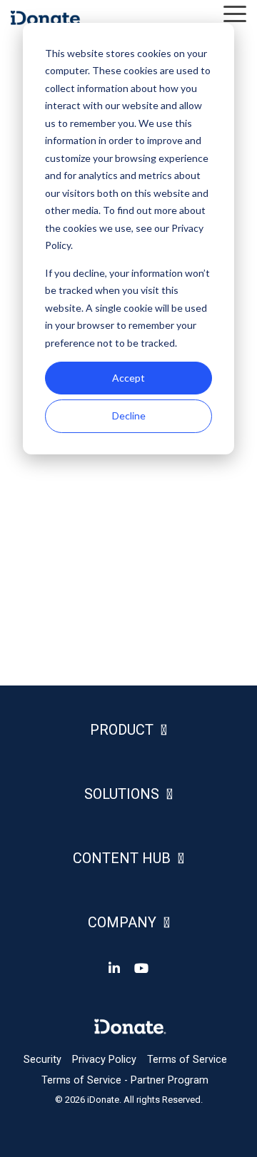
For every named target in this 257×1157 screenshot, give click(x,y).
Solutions (121, 793)
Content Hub (122, 858)
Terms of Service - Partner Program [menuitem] (124, 1080)
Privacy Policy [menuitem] (104, 1060)
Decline (129, 415)
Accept (128, 378)
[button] (234, 13)
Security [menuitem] (42, 1060)
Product (121, 729)
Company (122, 922)
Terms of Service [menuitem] (187, 1060)
